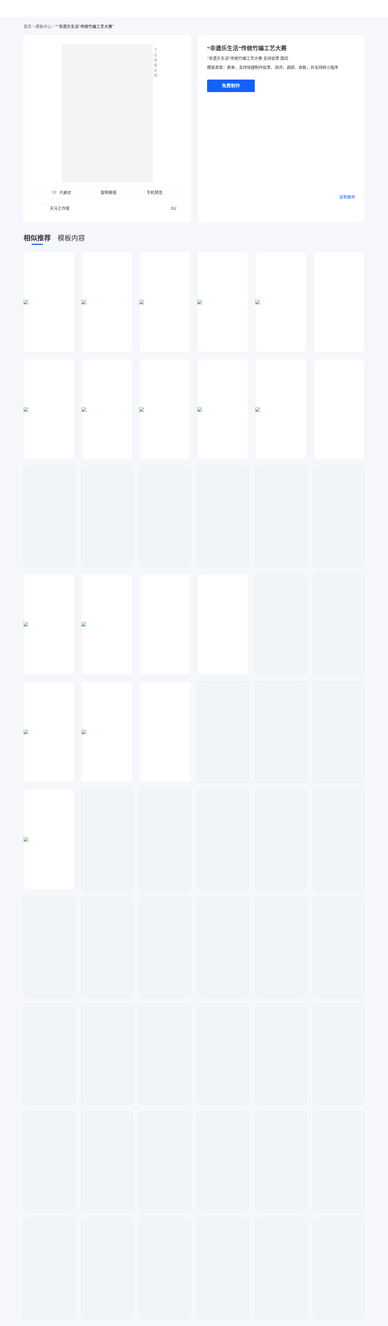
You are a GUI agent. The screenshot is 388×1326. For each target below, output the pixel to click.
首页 (28, 26)
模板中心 (43, 26)
